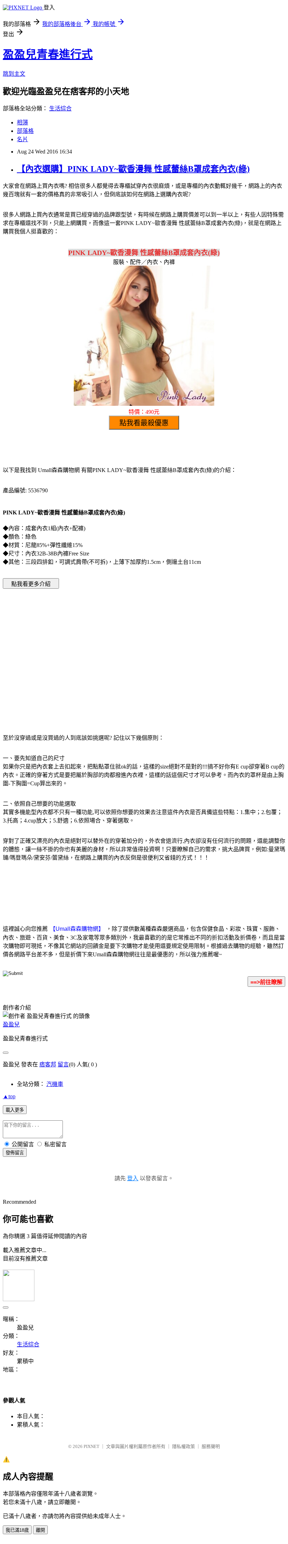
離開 (40, 1530)
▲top (9, 1096)
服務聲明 (211, 1446)
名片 (22, 139)
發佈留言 (15, 1152)
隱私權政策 (183, 1446)
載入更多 (15, 1110)
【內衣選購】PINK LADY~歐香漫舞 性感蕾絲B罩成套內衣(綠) (133, 168)
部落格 (25, 131)
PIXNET (91, 1446)
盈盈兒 (11, 1024)
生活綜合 (60, 108)
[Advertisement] (84, 651)
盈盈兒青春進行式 (48, 54)
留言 (63, 1064)
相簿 (22, 122)
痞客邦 (47, 1064)
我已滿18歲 (17, 1530)
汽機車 (54, 1084)
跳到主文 (14, 74)
